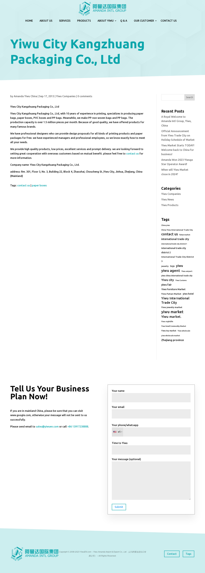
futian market (184, 235)
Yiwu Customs (181, 280)
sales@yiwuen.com (47, 426)
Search (189, 97)
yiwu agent (170, 270)
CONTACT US (169, 20)
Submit (119, 506)
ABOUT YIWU (106, 20)
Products (84, 20)
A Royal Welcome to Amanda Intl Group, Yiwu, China (176, 121)
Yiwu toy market (168, 331)
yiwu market (172, 312)
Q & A (123, 20)
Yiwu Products (169, 205)
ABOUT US (46, 20)
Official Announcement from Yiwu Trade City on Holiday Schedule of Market (178, 135)
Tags (188, 553)
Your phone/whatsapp (125, 428)
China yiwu (165, 225)
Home (29, 20)
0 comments (85, 96)
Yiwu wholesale (184, 331)
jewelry (165, 266)
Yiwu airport (186, 271)
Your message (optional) (126, 459)
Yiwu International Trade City (175, 300)
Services (64, 20)
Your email (118, 407)
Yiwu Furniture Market (173, 289)
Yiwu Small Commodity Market (173, 326)
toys (172, 266)
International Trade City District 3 (177, 259)
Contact (172, 553)
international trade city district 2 (173, 250)
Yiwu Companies (66, 96)
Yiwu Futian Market (171, 294)
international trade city (175, 239)
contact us (132, 153)
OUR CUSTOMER (144, 20)
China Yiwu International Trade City (177, 230)
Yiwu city (167, 280)
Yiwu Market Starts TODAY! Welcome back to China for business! (177, 149)
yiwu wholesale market (170, 336)
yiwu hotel (188, 294)
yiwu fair (166, 284)
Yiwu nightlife (167, 321)
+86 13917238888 (77, 426)
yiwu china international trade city (176, 276)
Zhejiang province (172, 339)
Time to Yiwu (119, 443)
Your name (118, 390)
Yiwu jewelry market (171, 307)
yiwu (179, 266)
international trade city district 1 (174, 244)
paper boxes (39, 185)
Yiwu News (167, 199)
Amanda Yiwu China (25, 96)
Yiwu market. (171, 316)
